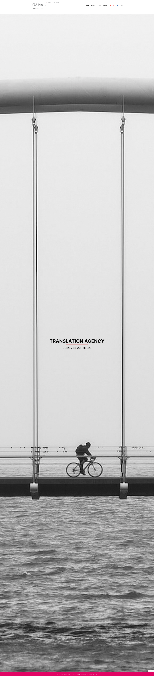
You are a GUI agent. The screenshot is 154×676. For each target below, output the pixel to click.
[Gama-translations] (45, 5)
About (99, 5)
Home (87, 5)
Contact (105, 5)
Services (93, 5)
